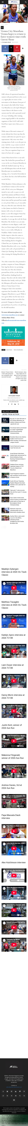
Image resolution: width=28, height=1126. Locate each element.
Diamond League (5, 440)
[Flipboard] (7, 1091)
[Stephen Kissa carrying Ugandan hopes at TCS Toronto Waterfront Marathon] (5, 466)
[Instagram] (12, 404)
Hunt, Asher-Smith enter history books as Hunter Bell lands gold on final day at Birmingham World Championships (18, 501)
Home (2, 24)
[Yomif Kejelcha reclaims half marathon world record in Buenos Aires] (5, 475)
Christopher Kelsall (6, 42)
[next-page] (5, 527)
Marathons (4, 422)
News (6, 24)
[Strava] (19, 1095)
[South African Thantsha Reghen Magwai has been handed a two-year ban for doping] (5, 483)
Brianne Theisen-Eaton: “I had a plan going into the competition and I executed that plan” (7, 374)
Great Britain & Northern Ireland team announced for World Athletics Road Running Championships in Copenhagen (18, 457)
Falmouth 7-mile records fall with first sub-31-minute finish (18, 492)
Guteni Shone (9, 349)
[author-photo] (14, 393)
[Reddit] (3, 1095)
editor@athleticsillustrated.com (14, 1087)
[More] (22, 48)
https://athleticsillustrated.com (14, 397)
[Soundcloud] (15, 1095)
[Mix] (19, 1091)
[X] (19, 404)
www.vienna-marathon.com (10, 315)
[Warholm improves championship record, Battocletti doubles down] (5, 510)
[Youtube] (14, 1100)
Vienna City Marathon (18, 349)
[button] (2, 2)
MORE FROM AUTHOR (10, 414)
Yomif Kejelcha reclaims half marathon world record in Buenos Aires (18, 475)
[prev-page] (3, 527)
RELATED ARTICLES (9, 412)
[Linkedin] (15, 404)
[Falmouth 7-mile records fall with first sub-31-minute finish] (5, 492)
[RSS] (7, 1095)
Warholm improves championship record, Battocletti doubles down (17, 510)
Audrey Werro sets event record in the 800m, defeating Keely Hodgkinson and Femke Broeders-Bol (17, 519)
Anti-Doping (4, 484)
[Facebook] (9, 404)
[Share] (11, 1095)
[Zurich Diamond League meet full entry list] (5, 448)
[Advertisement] (14, 548)
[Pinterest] (24, 1091)
